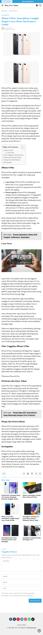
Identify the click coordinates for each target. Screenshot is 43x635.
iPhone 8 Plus (8, 150)
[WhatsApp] (29, 619)
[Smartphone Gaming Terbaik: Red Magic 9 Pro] (32, 530)
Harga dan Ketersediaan (12, 160)
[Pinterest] (18, 619)
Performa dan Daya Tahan (12, 157)
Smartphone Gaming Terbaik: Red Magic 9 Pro (32, 538)
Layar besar (10, 153)
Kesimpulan (8, 162)
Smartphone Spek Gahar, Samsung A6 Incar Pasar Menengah (9, 539)
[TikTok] (32, 619)
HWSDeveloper (31, 627)
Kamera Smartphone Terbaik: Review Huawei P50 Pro (32, 496)
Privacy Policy (21, 625)
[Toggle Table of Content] (21, 147)
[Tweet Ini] (28, 473)
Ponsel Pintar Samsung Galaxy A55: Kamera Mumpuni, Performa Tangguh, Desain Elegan (11, 497)
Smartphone (5, 15)
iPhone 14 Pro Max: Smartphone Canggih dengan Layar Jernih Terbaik (10, 518)
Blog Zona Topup (11, 5)
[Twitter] (14, 619)
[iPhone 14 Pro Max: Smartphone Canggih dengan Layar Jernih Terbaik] (11, 509)
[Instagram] (25, 619)
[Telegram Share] (36, 473)
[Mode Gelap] (37, 5)
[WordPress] (21, 619)
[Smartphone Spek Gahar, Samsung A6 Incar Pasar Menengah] (11, 530)
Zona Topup (9, 28)
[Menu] (3, 5)
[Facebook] (10, 619)
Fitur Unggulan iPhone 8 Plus (14, 155)
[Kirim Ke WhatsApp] (40, 473)
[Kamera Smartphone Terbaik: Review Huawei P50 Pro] (32, 487)
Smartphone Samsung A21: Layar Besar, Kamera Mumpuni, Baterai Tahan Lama (31, 518)
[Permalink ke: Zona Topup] (3, 29)
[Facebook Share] (24, 473)
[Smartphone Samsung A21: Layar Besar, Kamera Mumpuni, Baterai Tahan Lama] (32, 509)
